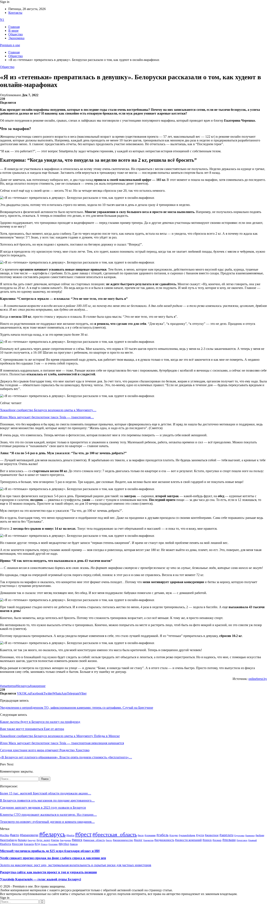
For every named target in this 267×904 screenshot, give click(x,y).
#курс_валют (43, 840)
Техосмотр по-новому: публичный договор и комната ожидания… (47, 821)
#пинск (207, 840)
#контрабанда (8, 840)
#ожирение (37, 686)
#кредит (32, 840)
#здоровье (239, 835)
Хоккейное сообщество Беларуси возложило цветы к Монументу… (48, 410)
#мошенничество (123, 840)
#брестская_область (114, 834)
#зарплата (226, 835)
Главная (14, 27)
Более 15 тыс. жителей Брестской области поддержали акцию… (45, 793)
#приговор (242, 840)
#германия (150, 835)
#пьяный (252, 840)
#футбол (64, 844)
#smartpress (7, 686)
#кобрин (260, 835)
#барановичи (29, 835)
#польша (229, 840)
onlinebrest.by (257, 679)
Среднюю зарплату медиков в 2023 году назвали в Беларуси (43, 807)
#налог (138, 840)
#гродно (173, 835)
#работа (5, 844)
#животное (212, 835)
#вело (141, 835)
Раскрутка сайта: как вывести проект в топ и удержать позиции (48, 872)
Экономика (16, 38)
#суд (37, 844)
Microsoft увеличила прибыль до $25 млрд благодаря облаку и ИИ (49, 851)
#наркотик (148, 840)
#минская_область (94, 840)
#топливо (53, 844)
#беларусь (22, 686)
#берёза (70, 835)
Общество (15, 34)
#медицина (65, 840)
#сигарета (29, 844)
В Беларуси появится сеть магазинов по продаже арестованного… (47, 800)
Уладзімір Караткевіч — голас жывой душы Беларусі (40, 879)
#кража (22, 840)
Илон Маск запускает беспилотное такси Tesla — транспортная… (47, 417)
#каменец (250, 835)
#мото (109, 840)
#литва (55, 840)
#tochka (4, 835)
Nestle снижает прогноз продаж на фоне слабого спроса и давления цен (53, 858)
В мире (13, 30)
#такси (44, 844)
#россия (17, 844)
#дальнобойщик (187, 835)
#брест (83, 834)
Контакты (15, 12)
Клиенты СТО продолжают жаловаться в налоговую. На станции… (48, 814)
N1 (2, 19)
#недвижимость (164, 840)
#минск (77, 840)
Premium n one (10, 45)
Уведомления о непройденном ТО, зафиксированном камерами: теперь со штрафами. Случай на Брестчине (76, 707)
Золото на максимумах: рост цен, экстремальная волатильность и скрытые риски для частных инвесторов (75, 865)
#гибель (162, 835)
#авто (14, 835)
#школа (74, 844)
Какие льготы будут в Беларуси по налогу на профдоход (40, 722)
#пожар (217, 840)
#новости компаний (188, 840)
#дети (200, 835)
